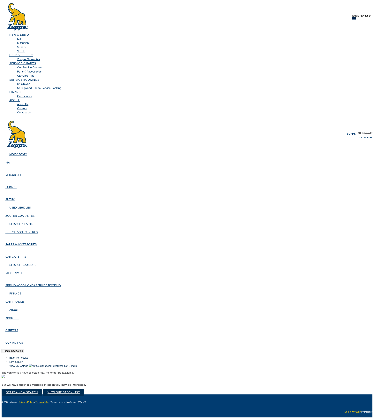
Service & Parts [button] (22, 63)
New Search (16, 361)
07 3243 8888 (365, 137)
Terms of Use (42, 402)
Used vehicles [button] (21, 55)
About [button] (14, 100)
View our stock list (64, 392)
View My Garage (43, 365)
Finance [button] (16, 92)
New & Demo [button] (19, 34)
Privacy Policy (26, 402)
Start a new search (22, 392)
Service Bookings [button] (24, 79)
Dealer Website (352, 411)
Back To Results (18, 357)
